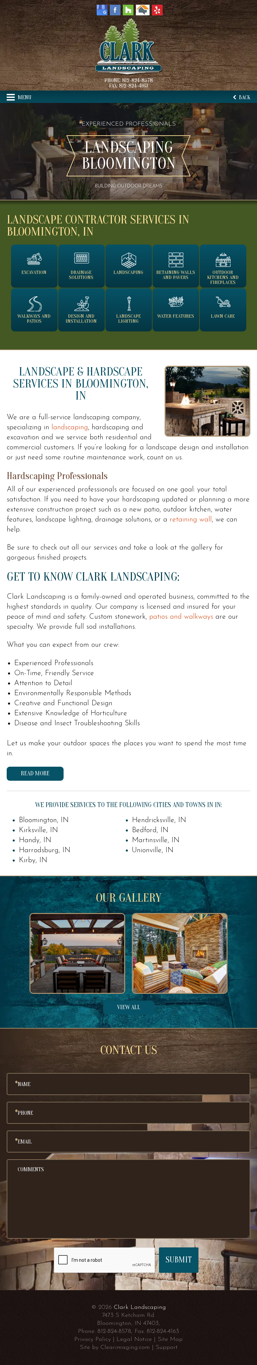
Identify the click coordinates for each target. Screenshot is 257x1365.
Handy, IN (35, 840)
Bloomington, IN (44, 820)
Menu (23, 98)
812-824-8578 (137, 81)
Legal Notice (134, 1340)
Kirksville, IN (38, 830)
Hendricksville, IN (159, 820)
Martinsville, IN (155, 840)
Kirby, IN (33, 860)
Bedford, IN (150, 830)
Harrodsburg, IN (44, 850)
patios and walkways (181, 617)
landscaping (70, 427)
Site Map (170, 1340)
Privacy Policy (92, 1340)
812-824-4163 (133, 86)
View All (128, 1007)
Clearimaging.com (125, 1348)
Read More (35, 773)
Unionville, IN (152, 850)
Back (244, 98)
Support (167, 1348)
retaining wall (191, 519)
